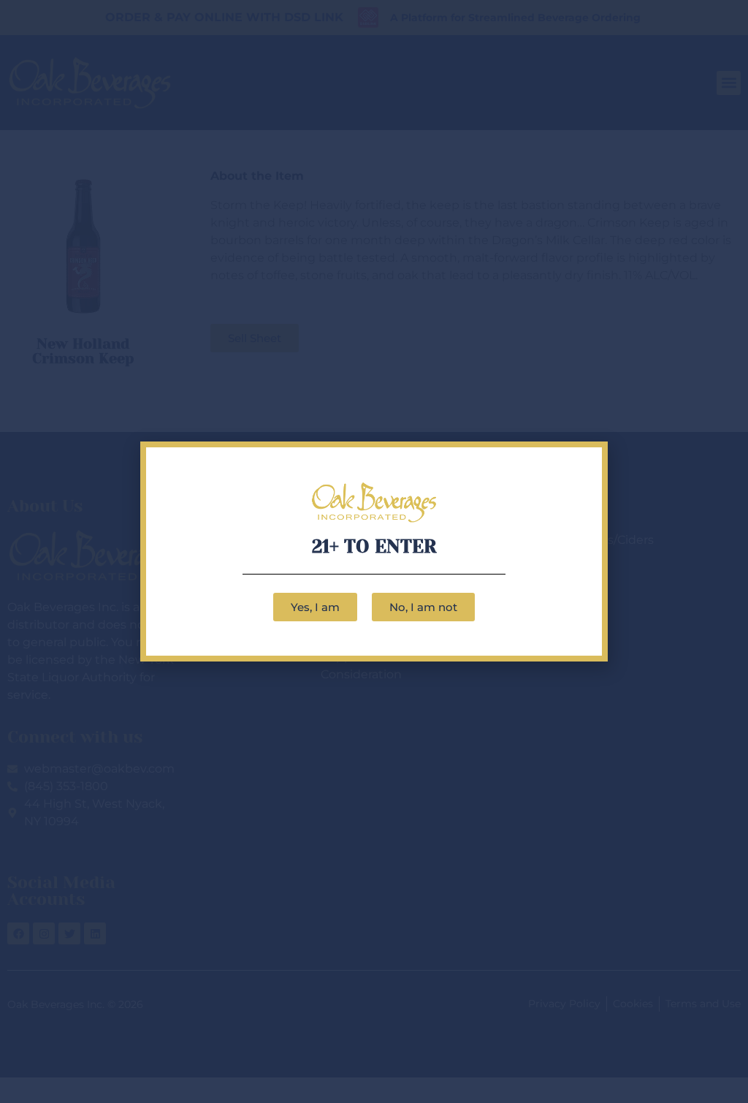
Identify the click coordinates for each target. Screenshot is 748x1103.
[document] (374, 551)
